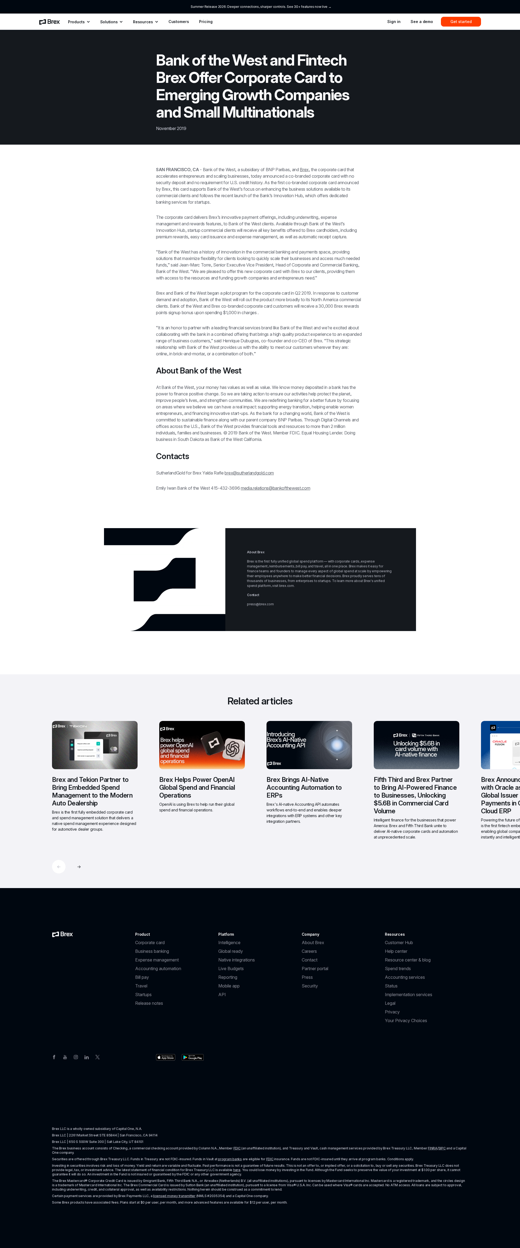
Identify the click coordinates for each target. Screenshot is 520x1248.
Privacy (392, 1012)
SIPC (442, 1148)
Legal (390, 1003)
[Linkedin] (86, 1057)
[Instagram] (76, 1057)
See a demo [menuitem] (422, 21)
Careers (309, 951)
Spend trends (398, 968)
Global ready (230, 951)
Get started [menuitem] (461, 21)
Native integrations (236, 960)
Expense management (157, 960)
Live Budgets (231, 968)
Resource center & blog (408, 960)
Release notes (149, 1003)
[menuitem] (49, 22)
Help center (396, 951)
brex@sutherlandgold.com (249, 473)
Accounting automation (158, 968)
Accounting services (405, 977)
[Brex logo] (62, 934)
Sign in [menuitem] (393, 21)
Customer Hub (399, 942)
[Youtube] (65, 1057)
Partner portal (315, 968)
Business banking (152, 951)
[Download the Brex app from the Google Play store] (193, 1057)
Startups (143, 994)
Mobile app (229, 986)
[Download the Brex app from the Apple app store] (165, 1057)
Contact (309, 960)
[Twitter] (97, 1057)
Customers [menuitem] (178, 21)
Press (307, 977)
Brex (304, 169)
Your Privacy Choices (406, 1020)
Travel (141, 986)
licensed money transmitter (174, 1196)
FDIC (237, 1148)
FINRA (432, 1148)
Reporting (227, 977)
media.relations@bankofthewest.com (275, 488)
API (222, 994)
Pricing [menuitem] (205, 21)
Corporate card (150, 942)
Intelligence (229, 942)
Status (391, 986)
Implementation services (408, 994)
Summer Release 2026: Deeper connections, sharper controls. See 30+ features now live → (261, 7)
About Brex (313, 942)
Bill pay (142, 977)
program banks (230, 1159)
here (236, 1170)
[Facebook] (54, 1057)
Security (310, 986)
